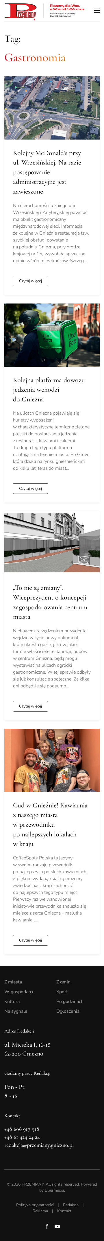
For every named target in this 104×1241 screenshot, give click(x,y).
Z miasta (13, 982)
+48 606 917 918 (21, 1129)
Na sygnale (15, 1011)
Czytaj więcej (30, 281)
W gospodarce (19, 992)
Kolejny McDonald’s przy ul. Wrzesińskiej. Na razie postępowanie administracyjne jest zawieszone (47, 172)
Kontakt (64, 1211)
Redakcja (71, 1205)
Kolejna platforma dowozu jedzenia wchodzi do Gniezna (49, 389)
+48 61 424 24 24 (22, 1137)
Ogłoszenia (67, 1011)
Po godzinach (69, 1001)
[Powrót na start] (44, 10)
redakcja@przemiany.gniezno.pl (39, 1145)
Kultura (12, 1001)
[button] (97, 10)
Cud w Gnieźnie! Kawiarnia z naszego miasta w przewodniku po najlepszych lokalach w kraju (50, 824)
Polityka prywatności (35, 1205)
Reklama (40, 1211)
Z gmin (63, 982)
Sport (62, 992)
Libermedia (54, 1190)
